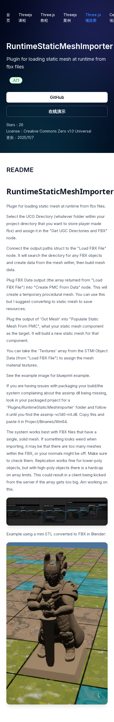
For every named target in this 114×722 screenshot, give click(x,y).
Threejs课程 (25, 17)
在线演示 (57, 111)
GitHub (57, 97)
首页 (8, 17)
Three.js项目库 (93, 17)
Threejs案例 (70, 17)
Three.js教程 (48, 17)
